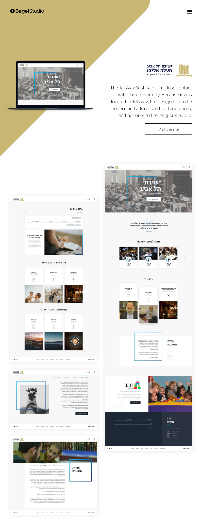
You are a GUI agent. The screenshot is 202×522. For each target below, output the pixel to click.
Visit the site (168, 129)
